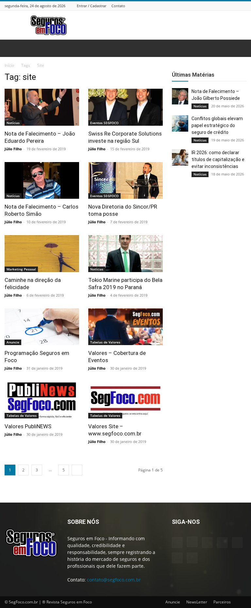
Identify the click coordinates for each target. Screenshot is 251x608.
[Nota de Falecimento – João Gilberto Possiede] (180, 96)
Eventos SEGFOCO (104, 122)
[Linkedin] (210, 5)
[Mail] (218, 5)
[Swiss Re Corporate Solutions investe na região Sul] (125, 107)
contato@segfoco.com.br (114, 580)
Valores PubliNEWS (28, 426)
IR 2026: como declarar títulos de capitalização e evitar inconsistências (218, 159)
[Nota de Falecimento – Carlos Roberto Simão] (42, 180)
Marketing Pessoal (21, 269)
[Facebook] (193, 5)
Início (9, 65)
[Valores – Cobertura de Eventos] (125, 326)
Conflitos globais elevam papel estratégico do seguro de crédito (217, 125)
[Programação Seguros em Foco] (42, 326)
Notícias (13, 122)
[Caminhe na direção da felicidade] (42, 253)
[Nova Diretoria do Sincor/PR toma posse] (125, 180)
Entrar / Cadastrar (91, 5)
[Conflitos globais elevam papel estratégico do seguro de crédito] (180, 123)
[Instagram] (202, 5)
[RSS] (226, 5)
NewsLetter (196, 602)
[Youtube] (242, 5)
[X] (234, 5)
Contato (118, 5)
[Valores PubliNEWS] (42, 399)
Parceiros (222, 602)
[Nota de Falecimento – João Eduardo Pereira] (42, 107)
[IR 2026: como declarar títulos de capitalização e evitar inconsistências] (180, 157)
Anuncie (13, 342)
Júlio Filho (13, 148)
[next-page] (77, 470)
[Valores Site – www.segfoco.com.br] (125, 399)
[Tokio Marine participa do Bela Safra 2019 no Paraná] (125, 253)
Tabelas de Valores (105, 342)
